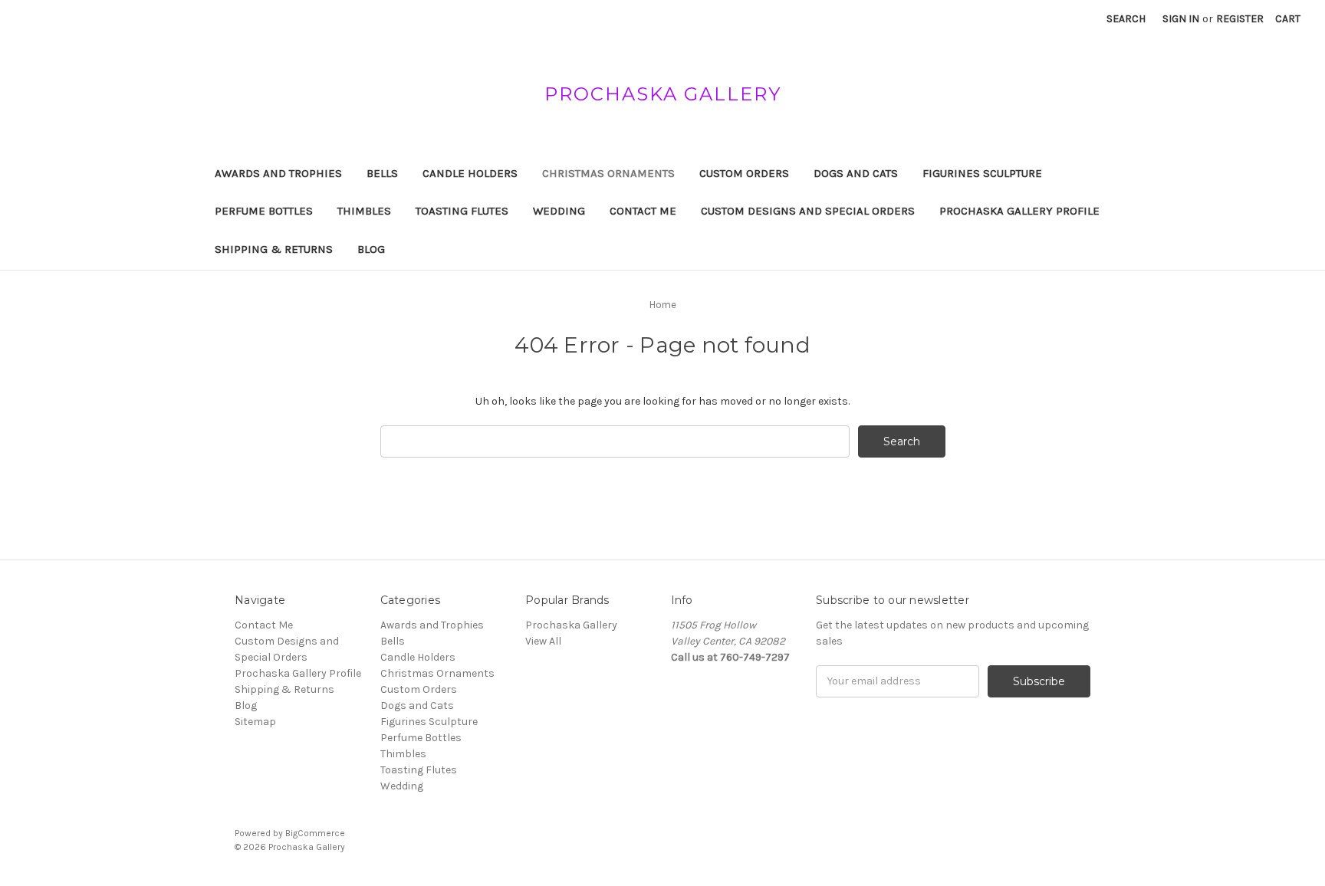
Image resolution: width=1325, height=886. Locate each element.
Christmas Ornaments (608, 173)
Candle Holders (470, 173)
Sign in (1180, 18)
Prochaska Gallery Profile (1019, 211)
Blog (371, 249)
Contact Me (643, 211)
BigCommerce (315, 833)
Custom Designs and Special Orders (808, 211)
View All (543, 641)
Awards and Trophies (278, 173)
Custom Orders (744, 173)
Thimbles (364, 211)
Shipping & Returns (274, 249)
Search (1126, 18)
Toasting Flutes (462, 211)
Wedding (559, 211)
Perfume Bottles (264, 211)
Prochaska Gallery (571, 625)
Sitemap (255, 721)
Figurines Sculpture (982, 173)
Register (1240, 18)
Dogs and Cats (856, 173)
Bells (382, 173)
